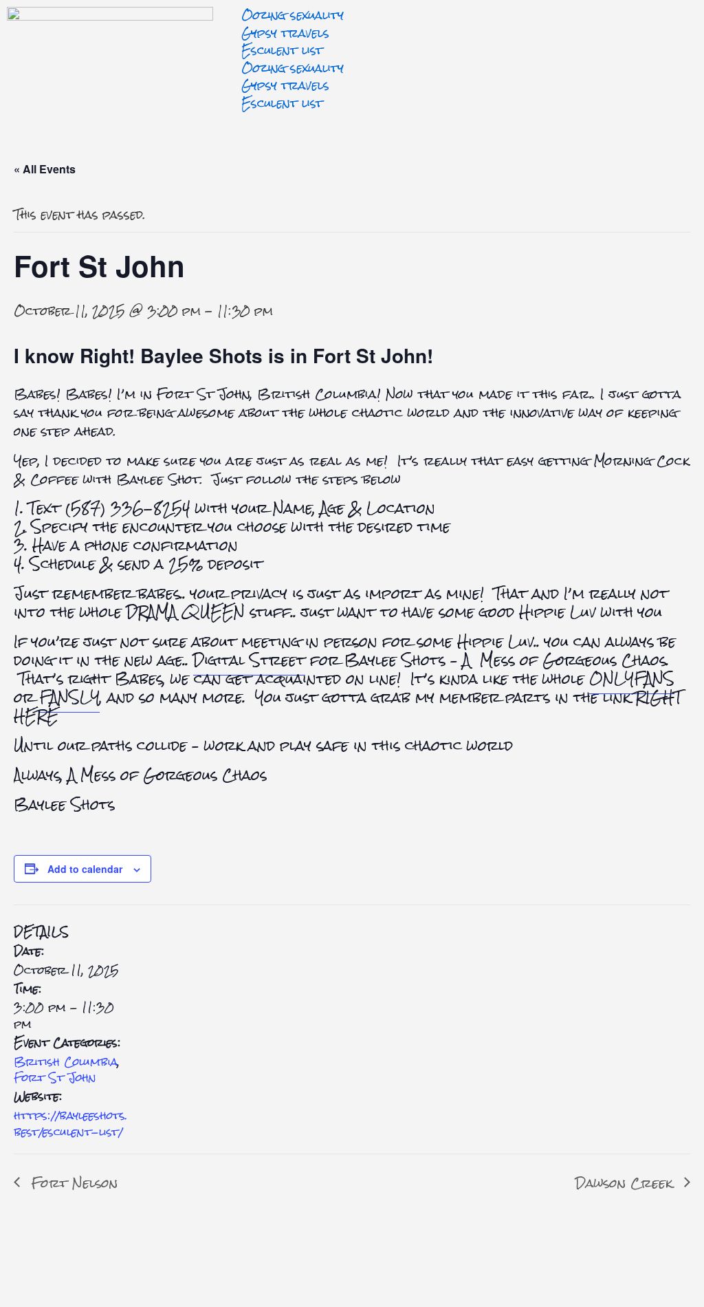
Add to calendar (84, 869)
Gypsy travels (285, 33)
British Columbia (66, 1061)
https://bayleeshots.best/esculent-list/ (70, 1123)
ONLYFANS (631, 678)
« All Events (45, 169)
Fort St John (55, 1077)
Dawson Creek (626, 1183)
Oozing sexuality (292, 15)
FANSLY (69, 697)
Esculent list (282, 50)
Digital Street (249, 660)
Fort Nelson (72, 1183)
